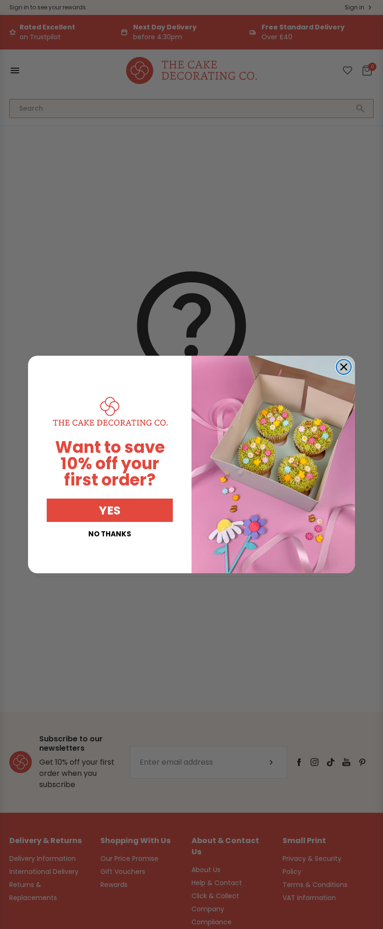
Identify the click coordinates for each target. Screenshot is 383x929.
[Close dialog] (343, 366)
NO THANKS (109, 534)
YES (110, 510)
